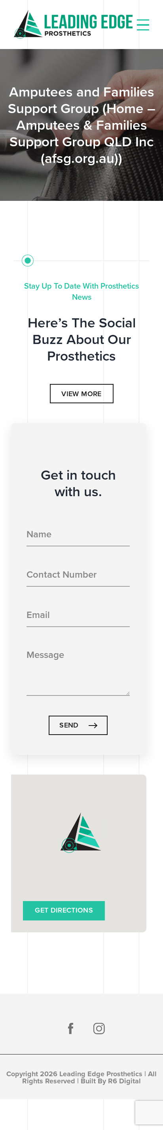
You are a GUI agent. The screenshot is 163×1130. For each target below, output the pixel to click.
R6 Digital (124, 1081)
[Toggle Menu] (143, 25)
